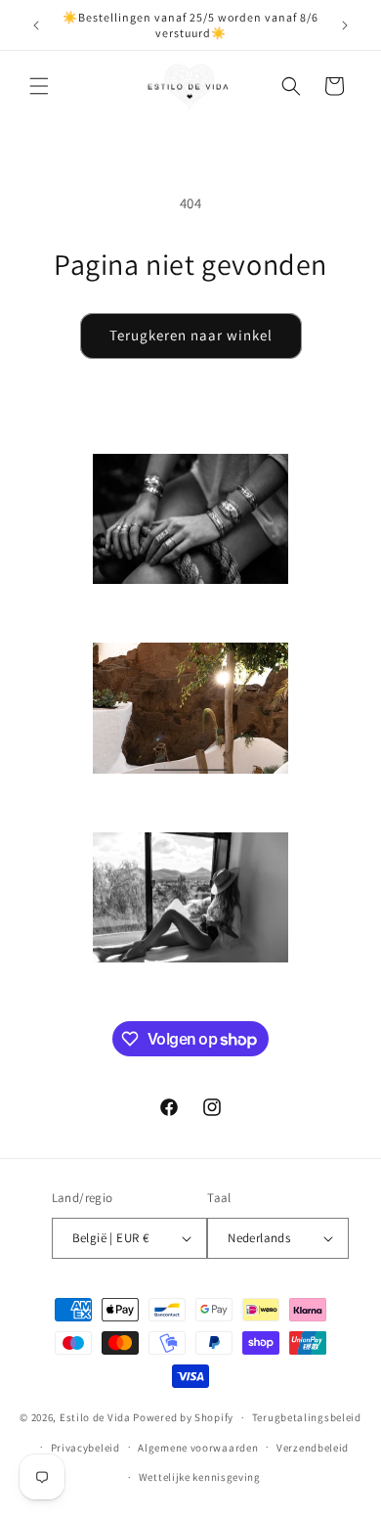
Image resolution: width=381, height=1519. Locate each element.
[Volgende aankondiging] (344, 25)
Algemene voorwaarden (198, 1447)
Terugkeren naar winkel (191, 335)
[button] (39, 86)
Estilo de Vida (97, 1417)
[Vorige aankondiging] (36, 25)
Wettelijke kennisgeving (200, 1477)
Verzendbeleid (312, 1447)
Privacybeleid (85, 1447)
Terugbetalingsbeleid (306, 1417)
